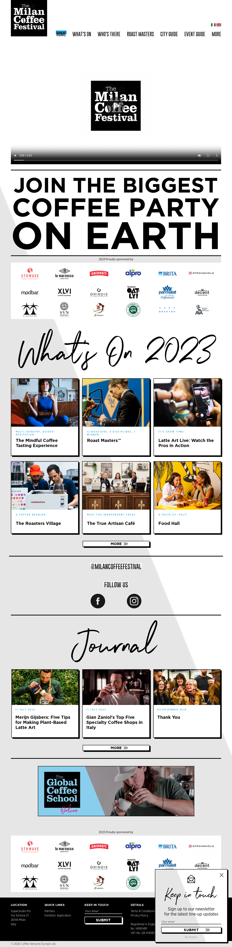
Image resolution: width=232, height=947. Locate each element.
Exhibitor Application (58, 915)
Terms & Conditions (143, 911)
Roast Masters (140, 34)
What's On (81, 34)
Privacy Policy (139, 915)
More (116, 544)
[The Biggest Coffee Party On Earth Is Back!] (116, 213)
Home (61, 34)
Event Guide (194, 34)
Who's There (109, 34)
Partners (50, 911)
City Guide (169, 34)
